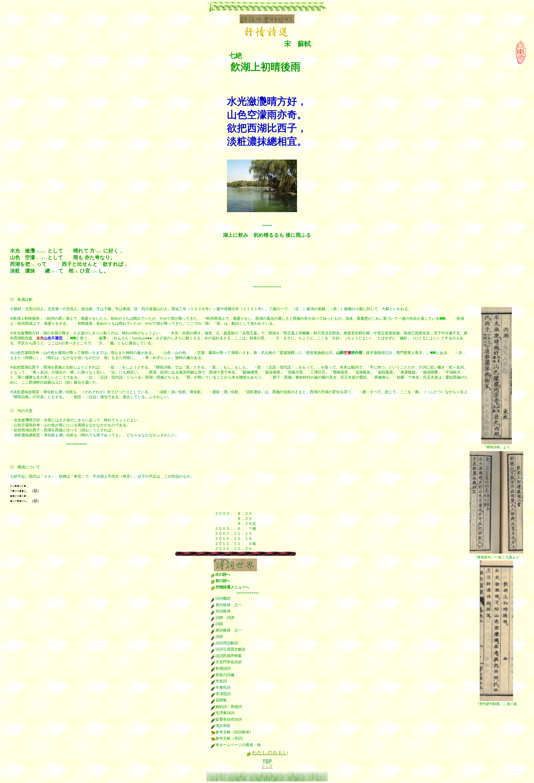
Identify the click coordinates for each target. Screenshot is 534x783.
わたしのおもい (270, 752)
